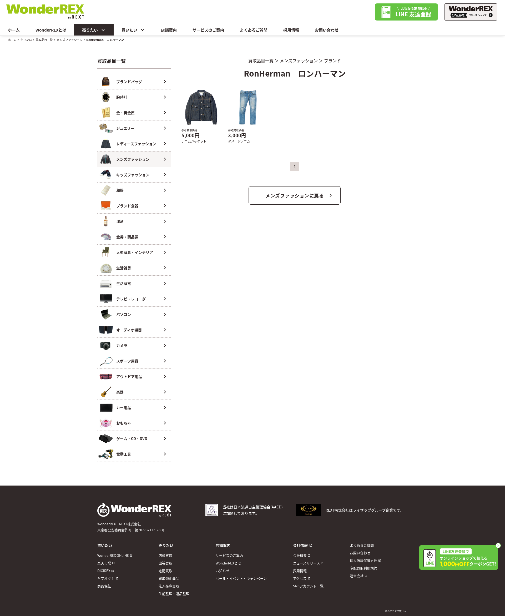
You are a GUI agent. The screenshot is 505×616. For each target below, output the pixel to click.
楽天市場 (104, 563)
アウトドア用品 (129, 376)
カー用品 (123, 407)
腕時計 (121, 97)
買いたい (129, 30)
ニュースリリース (306, 563)
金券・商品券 (127, 236)
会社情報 (300, 545)
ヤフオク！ (105, 578)
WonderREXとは (51, 30)
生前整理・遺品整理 (174, 593)
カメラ (121, 345)
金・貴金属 (125, 112)
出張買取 (165, 563)
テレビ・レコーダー (132, 298)
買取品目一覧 (44, 40)
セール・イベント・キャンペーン (241, 578)
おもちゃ (123, 423)
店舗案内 (169, 30)
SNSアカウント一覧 (308, 585)
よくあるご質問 (253, 30)
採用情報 (291, 30)
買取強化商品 (169, 578)
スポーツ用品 (127, 360)
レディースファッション (136, 143)
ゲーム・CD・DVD (131, 438)
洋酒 (120, 221)
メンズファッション (70, 40)
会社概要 (300, 555)
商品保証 (104, 585)
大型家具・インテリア (134, 252)
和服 (120, 190)
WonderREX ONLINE (113, 555)
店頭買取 (165, 555)
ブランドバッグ (129, 81)
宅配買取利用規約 (363, 567)
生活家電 (123, 283)
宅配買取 (165, 570)
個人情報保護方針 (363, 560)
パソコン (123, 314)
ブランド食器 (127, 205)
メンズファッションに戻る (294, 195)
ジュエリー (125, 128)
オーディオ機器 (129, 329)
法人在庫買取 (169, 585)
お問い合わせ (327, 30)
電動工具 (123, 454)
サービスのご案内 (208, 30)
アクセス (299, 578)
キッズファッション (132, 174)
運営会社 (356, 575)
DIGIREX (103, 570)
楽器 (120, 392)
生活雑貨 (123, 267)
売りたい (90, 30)
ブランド (332, 60)
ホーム (14, 30)
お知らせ (222, 570)
